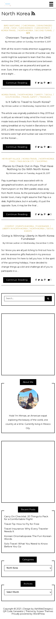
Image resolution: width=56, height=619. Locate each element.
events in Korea (25, 226)
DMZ (14, 28)
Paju (12, 161)
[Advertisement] (28, 344)
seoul (48, 94)
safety (39, 94)
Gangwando (26, 28)
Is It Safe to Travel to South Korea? (28, 101)
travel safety (29, 97)
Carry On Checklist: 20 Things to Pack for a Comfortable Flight (26, 518)
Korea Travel (9, 94)
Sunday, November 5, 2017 (38, 41)
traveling (45, 97)
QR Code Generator (13, 611)
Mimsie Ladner (15, 41)
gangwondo (42, 28)
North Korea (25, 30)
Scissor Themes (45, 611)
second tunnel (43, 30)
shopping (42, 161)
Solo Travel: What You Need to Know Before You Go (26, 545)
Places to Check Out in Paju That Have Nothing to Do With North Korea (28, 167)
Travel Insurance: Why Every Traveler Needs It (26, 530)
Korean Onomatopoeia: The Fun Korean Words (27, 537)
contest (9, 226)
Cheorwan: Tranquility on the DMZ (28, 37)
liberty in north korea (15, 228)
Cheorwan (29, 25)
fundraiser (42, 226)
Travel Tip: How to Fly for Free (21, 524)
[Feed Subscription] (33, 13)
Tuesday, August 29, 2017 (38, 173)
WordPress (39, 613)
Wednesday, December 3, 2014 (38, 243)
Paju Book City (26, 161)
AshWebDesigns (43, 608)
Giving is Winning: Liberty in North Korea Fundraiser (28, 237)
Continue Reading (16, 82)
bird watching (12, 25)
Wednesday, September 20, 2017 (38, 106)
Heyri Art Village (11, 158)
